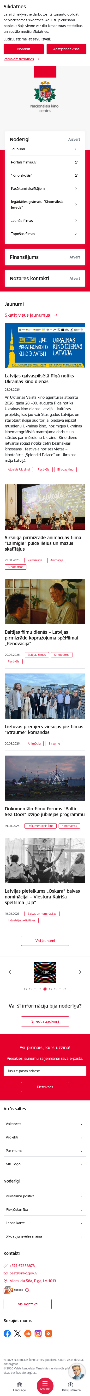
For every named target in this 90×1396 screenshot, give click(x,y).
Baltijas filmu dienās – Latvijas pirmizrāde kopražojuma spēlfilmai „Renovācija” (41, 637)
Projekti (12, 1137)
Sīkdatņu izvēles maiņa (24, 1236)
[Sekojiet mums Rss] (48, 1333)
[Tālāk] (80, 972)
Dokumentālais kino (41, 826)
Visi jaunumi (45, 940)
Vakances (13, 1123)
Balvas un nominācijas (42, 913)
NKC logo (13, 1164)
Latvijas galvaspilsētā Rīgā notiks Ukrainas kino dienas (39, 378)
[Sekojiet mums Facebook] (7, 1333)
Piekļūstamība (17, 1209)
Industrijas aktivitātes (22, 920)
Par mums (14, 1150)
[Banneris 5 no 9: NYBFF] (45, 972)
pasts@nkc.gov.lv (23, 1273)
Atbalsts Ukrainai (19, 469)
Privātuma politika (20, 1196)
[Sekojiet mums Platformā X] (17, 1333)
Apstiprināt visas (66, 49)
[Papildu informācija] (27, 1290)
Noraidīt (23, 49)
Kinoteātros (15, 567)
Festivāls (43, 469)
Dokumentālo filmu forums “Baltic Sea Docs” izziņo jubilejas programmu (45, 811)
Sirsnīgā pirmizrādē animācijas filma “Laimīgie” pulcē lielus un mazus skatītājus (43, 543)
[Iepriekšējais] (10, 972)
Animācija (56, 560)
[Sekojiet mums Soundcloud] (27, 1333)
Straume (54, 743)
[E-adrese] (13, 1290)
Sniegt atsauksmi (45, 1021)
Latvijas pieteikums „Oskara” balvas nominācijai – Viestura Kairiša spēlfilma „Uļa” (42, 896)
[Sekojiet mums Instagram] (38, 1333)
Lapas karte (15, 1223)
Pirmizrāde (35, 560)
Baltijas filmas (37, 654)
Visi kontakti (27, 1304)
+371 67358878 (22, 1265)
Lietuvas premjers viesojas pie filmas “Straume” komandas (44, 729)
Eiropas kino (65, 469)
